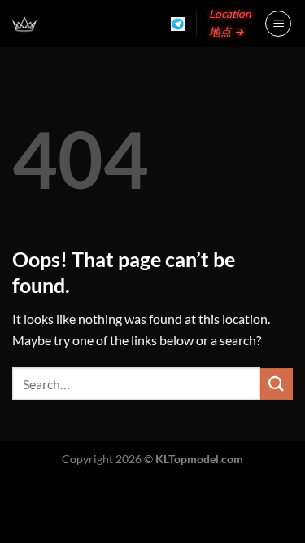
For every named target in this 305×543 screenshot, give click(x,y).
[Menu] (278, 24)
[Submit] (276, 384)
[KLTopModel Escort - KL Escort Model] (24, 23)
